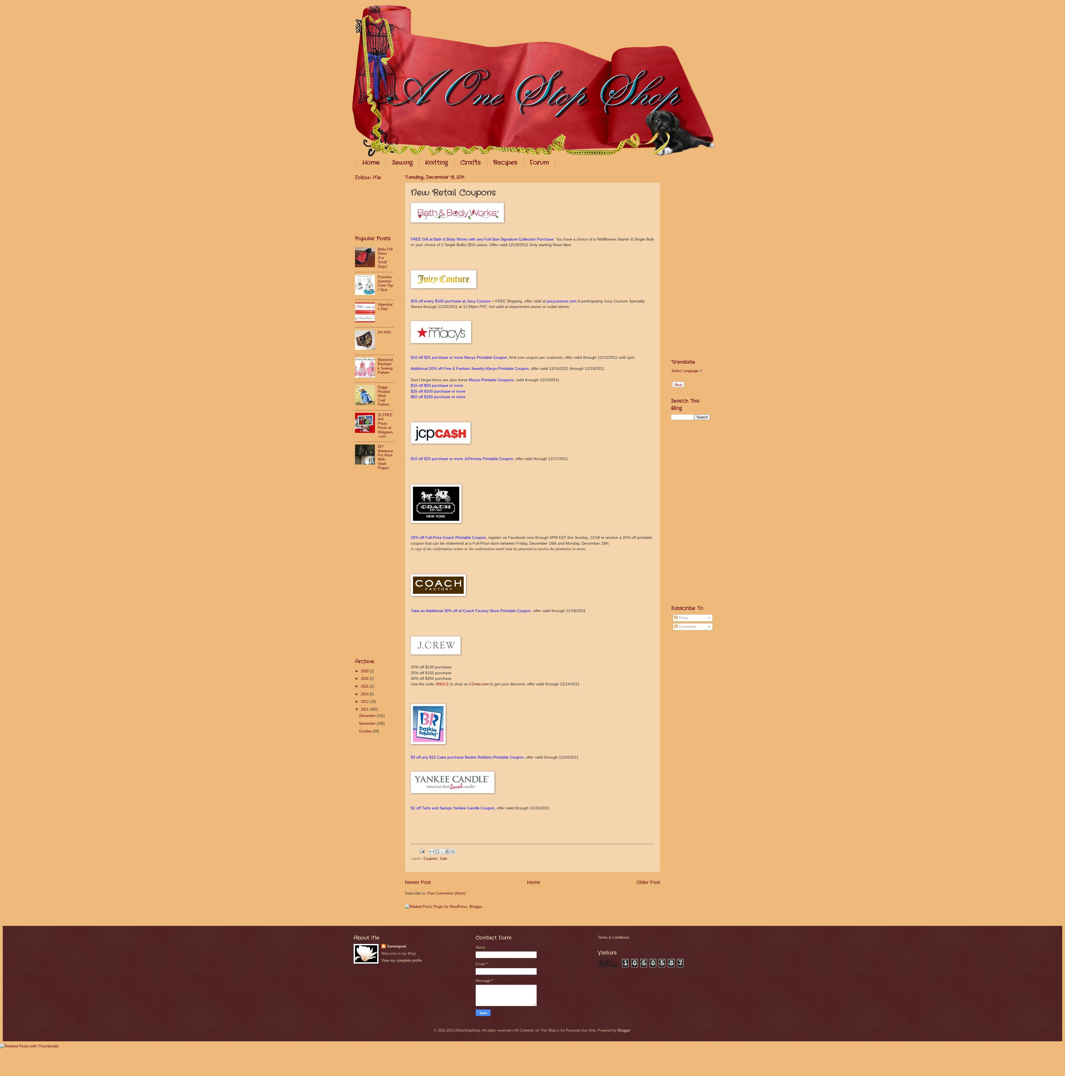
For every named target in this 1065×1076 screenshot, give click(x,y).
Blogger (624, 1030)
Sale (443, 859)
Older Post (648, 882)
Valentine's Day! (385, 306)
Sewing (402, 162)
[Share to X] (442, 851)
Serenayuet (396, 946)
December (368, 716)
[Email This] (432, 851)
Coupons (431, 859)
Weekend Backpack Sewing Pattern (385, 366)
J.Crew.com (478, 684)
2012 (365, 701)
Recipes (505, 162)
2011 (365, 709)
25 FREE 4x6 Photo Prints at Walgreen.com (385, 425)
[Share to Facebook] (447, 851)
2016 (365, 678)
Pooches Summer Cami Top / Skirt (385, 283)
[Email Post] (422, 851)
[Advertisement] (377, 565)
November (368, 723)
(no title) (384, 332)
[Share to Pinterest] (453, 851)
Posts (683, 618)
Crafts (470, 162)
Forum (539, 162)
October (366, 731)
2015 (365, 686)
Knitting (436, 162)
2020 (365, 671)
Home (371, 162)
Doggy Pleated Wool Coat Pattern (384, 395)
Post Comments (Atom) (446, 893)
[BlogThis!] (437, 851)
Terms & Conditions (613, 937)
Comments (687, 627)
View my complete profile (401, 960)
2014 (365, 694)
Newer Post (418, 882)
